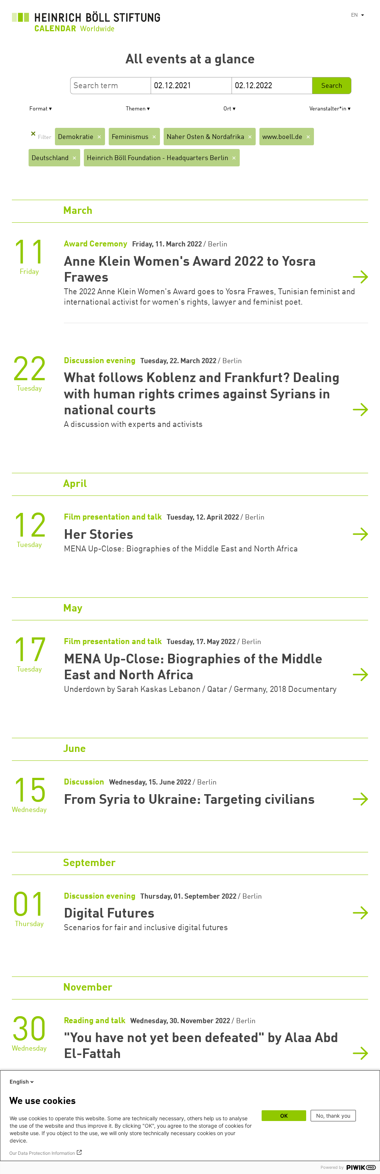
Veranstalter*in (327, 109)
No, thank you (333, 1115)
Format (38, 109)
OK (284, 1115)
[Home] (86, 23)
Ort (227, 109)
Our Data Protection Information (42, 1153)
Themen (135, 109)
